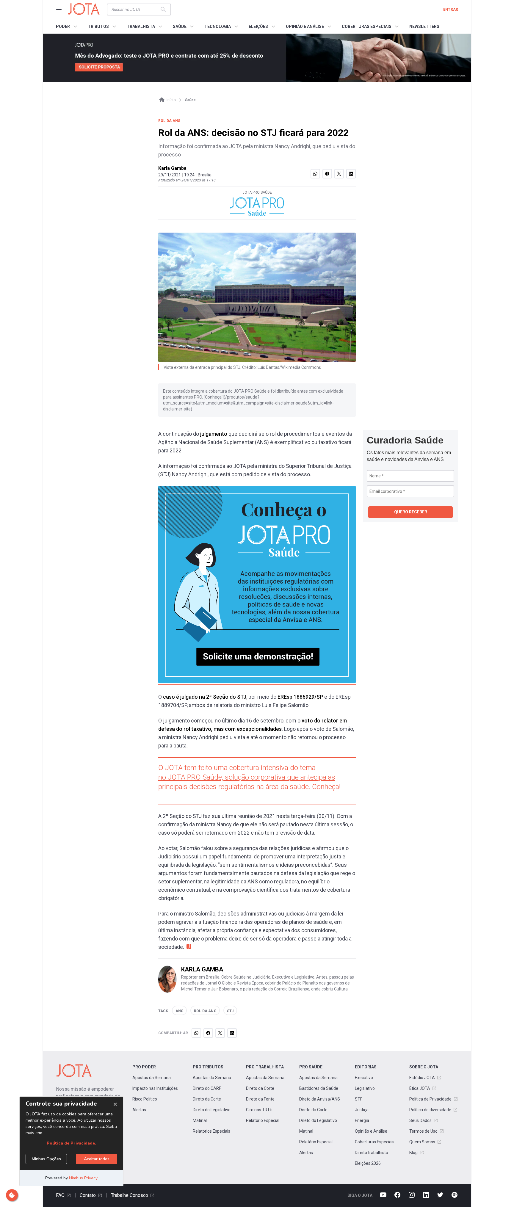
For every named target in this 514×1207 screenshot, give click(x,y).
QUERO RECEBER (410, 512)
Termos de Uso (423, 1131)
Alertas (139, 1109)
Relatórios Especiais (211, 1131)
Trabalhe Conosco (129, 1195)
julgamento (213, 434)
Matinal (200, 1120)
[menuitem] (67, 26)
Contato (88, 1195)
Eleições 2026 (368, 1163)
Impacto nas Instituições (155, 1088)
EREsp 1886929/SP (300, 697)
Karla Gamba (172, 168)
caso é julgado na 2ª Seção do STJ (204, 697)
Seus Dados (420, 1120)
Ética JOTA (419, 1088)
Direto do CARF (207, 1088)
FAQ (60, 1195)
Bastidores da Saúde (318, 1088)
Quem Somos (422, 1141)
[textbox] (135, 9)
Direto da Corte (207, 1099)
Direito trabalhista (371, 1152)
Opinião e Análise (371, 1131)
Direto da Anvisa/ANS (319, 1099)
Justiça (362, 1109)
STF (358, 1099)
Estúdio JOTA (422, 1077)
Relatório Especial (262, 1120)
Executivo (364, 1077)
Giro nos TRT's (259, 1109)
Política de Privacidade (430, 1099)
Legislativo (365, 1088)
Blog (413, 1152)
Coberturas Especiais (374, 1141)
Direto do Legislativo (212, 1109)
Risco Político (144, 1099)
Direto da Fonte (260, 1099)
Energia (362, 1120)
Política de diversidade (430, 1109)
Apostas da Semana (151, 1077)
